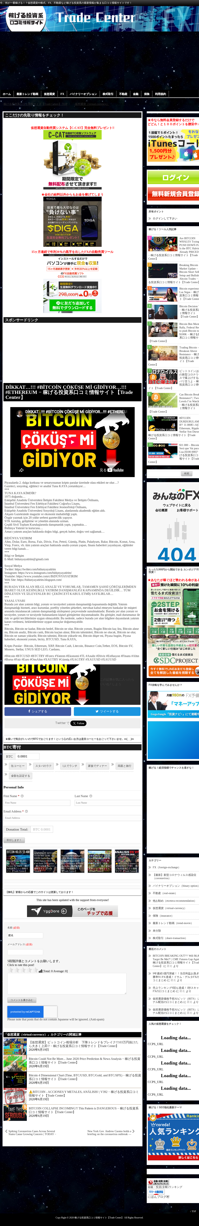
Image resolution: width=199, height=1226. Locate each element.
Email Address (13, 811)
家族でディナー (97, 765)
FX (62, 93)
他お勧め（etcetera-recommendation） (175, 900)
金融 (135, 93)
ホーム (7, 93)
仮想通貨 (49, 93)
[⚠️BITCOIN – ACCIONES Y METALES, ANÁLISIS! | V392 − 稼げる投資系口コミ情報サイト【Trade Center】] (15, 1095)
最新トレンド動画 (27, 93)
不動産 (123, 93)
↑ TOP (193, 1211)
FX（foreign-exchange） (167, 867)
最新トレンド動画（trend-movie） (173, 923)
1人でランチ (69, 765)
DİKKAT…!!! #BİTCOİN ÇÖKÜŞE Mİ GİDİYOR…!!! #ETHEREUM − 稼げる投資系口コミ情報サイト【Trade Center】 (69, 392)
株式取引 (108, 93)
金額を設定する (20, 775)
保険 (146, 93)
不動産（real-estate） (165, 893)
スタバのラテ (43, 765)
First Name (11, 796)
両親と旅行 (124, 765)
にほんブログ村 (158, 1196)
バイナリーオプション (83, 93)
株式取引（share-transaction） (170, 938)
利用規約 (160, 93)
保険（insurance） (163, 915)
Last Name (82, 796)
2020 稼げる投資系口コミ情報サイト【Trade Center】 (96, 1217)
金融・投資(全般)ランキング (165, 1186)
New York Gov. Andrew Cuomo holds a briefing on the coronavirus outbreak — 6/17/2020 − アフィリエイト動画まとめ (107, 1133)
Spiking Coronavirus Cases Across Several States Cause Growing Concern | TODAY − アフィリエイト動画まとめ (32, 1133)
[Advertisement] (99, 60)
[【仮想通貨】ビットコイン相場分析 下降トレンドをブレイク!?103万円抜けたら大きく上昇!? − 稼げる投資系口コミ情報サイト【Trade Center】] (15, 1046)
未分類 (157, 930)
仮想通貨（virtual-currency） (170, 908)
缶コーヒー (18, 765)
